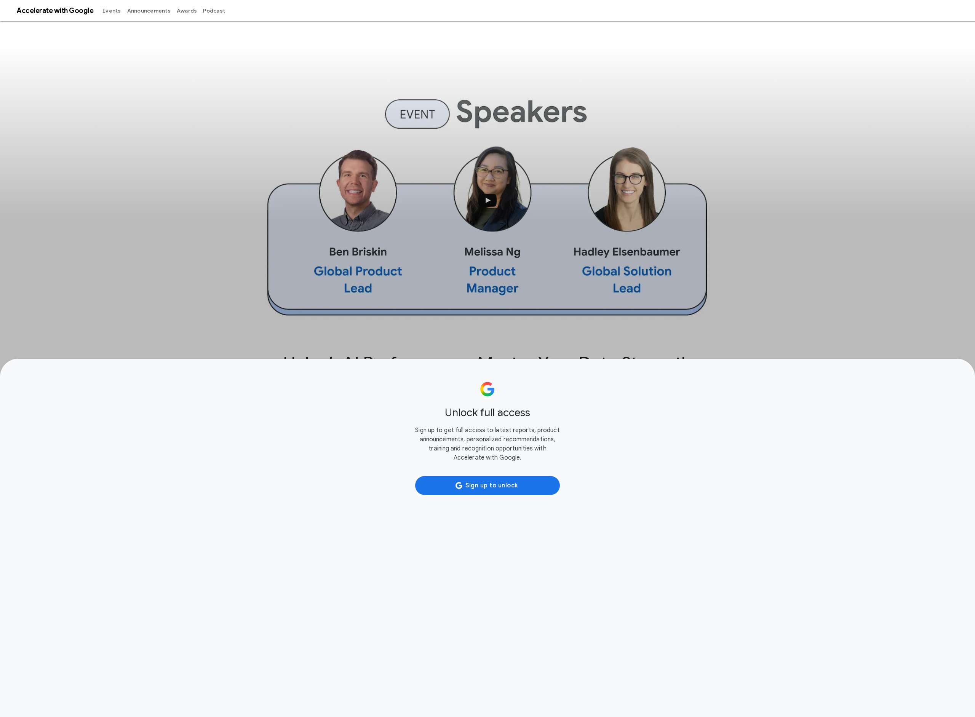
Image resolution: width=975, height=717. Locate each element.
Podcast (214, 10)
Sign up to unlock (491, 485)
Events (111, 10)
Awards (187, 10)
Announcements (149, 10)
